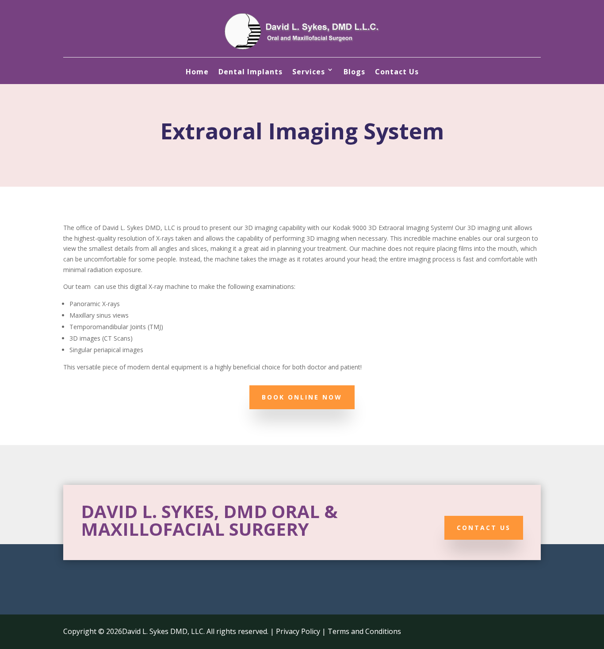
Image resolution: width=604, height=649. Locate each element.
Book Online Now (302, 397)
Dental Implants (250, 72)
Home (197, 72)
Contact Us (397, 72)
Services (308, 72)
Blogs (354, 72)
